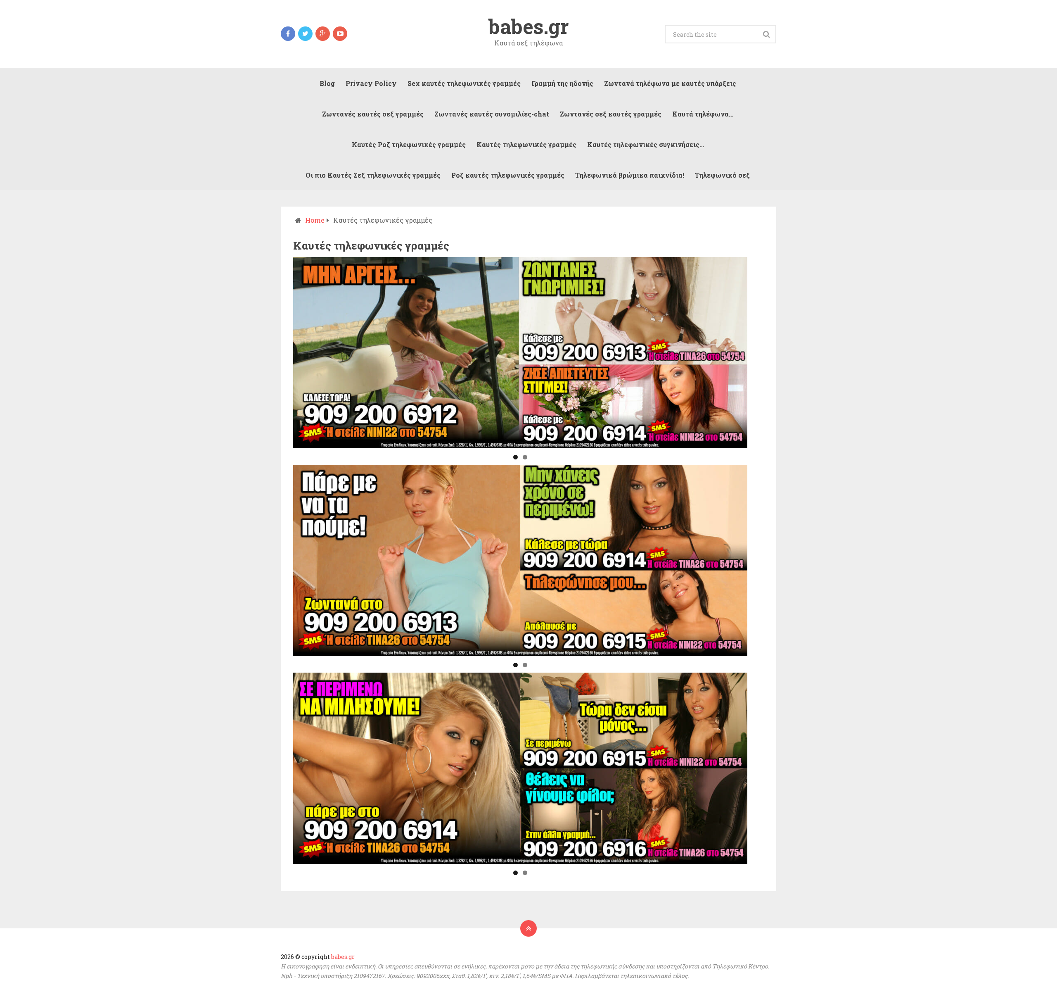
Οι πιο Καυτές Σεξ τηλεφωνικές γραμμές (373, 175)
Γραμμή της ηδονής (562, 83)
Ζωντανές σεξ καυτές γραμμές (610, 113)
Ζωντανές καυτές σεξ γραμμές (373, 113)
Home (315, 220)
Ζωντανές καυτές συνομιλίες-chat (491, 113)
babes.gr (528, 26)
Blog (327, 83)
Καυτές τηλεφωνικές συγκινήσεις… (645, 144)
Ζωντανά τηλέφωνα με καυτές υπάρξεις (670, 83)
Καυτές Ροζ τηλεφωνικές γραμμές (409, 144)
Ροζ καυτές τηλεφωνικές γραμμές (507, 175)
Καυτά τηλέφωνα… (702, 113)
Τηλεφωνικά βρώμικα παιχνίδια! (629, 175)
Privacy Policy (371, 83)
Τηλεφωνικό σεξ (722, 175)
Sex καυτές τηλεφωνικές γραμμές (464, 83)
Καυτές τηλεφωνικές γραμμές (526, 144)
